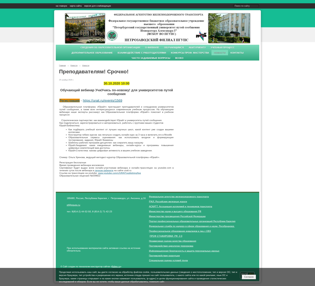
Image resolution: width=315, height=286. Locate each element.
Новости (220, 53)
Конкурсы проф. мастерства (190, 53)
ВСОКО (179, 58)
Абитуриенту (197, 47)
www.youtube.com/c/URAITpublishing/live (119, 173)
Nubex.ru (116, 266)
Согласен (249, 277)
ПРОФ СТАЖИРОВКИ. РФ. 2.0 (166, 236)
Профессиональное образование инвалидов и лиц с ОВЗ (180, 231)
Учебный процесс (222, 47)
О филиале (152, 47)
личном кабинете (104, 170)
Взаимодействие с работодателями (142, 53)
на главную (61, 6)
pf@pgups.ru (73, 205)
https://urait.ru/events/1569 (102, 100)
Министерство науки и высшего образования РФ (175, 211)
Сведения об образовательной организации (110, 47)
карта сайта (76, 6)
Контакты (237, 53)
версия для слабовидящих (97, 6)
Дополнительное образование (92, 53)
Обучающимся (174, 47)
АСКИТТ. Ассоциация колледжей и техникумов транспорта (180, 206)
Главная (62, 65)
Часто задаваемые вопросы (151, 58)
